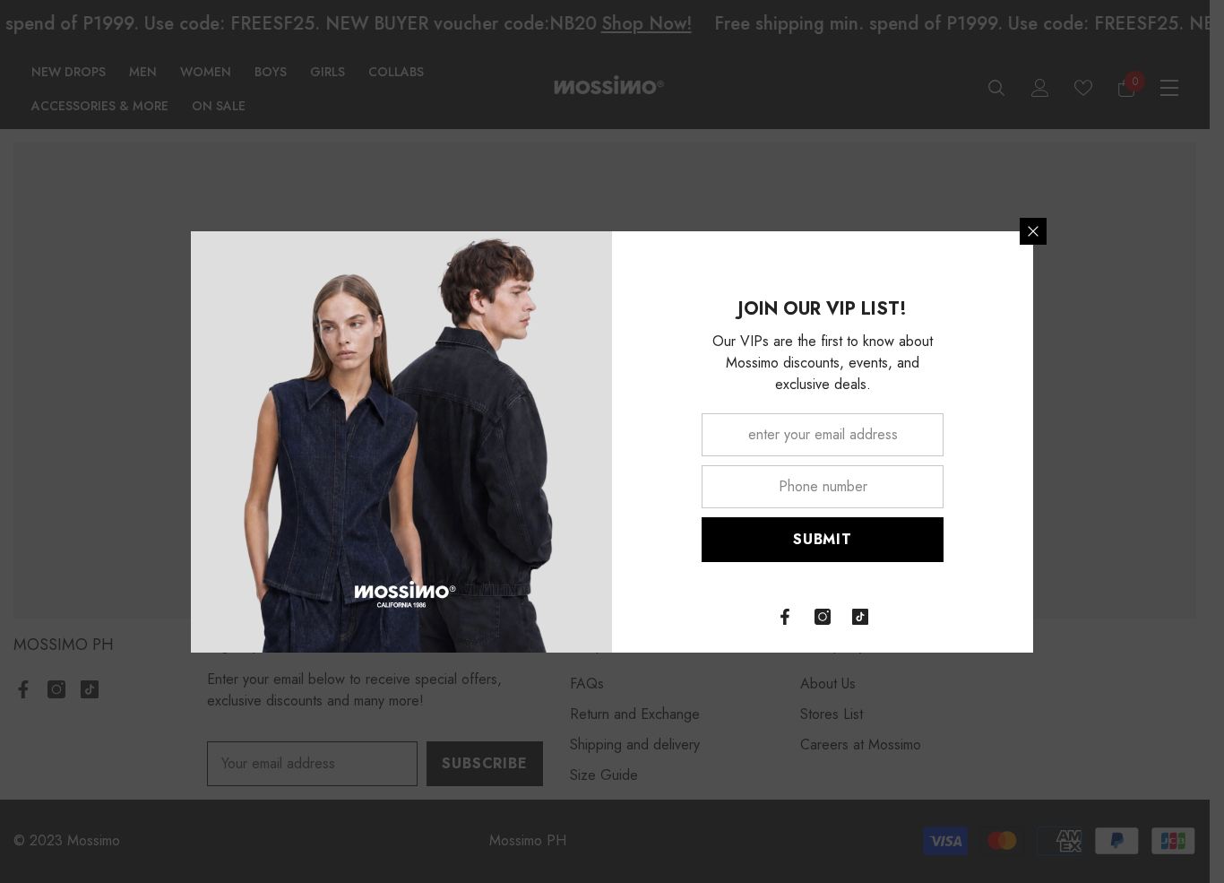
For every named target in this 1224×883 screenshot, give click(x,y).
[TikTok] (860, 617)
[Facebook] (785, 617)
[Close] (1033, 231)
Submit (822, 539)
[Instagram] (822, 617)
